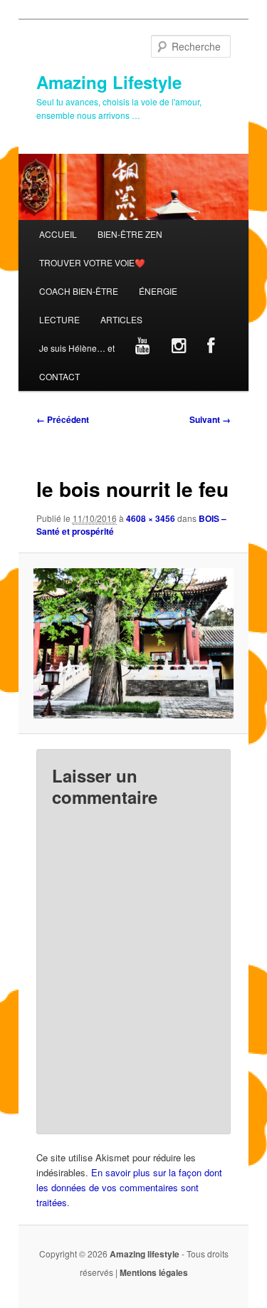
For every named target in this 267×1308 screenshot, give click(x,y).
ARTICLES (121, 319)
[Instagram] (179, 348)
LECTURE (59, 319)
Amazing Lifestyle (109, 82)
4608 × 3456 (150, 518)
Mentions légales (154, 1272)
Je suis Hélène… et (77, 348)
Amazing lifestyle (144, 1253)
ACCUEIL (58, 234)
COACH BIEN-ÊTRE (78, 291)
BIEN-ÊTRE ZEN (130, 234)
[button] (133, 643)
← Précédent (62, 419)
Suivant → (210, 419)
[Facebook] (210, 348)
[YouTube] (143, 348)
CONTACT (59, 376)
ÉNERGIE (158, 291)
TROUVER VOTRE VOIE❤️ (92, 262)
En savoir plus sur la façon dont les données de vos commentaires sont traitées (129, 1187)
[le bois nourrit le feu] (133, 643)
